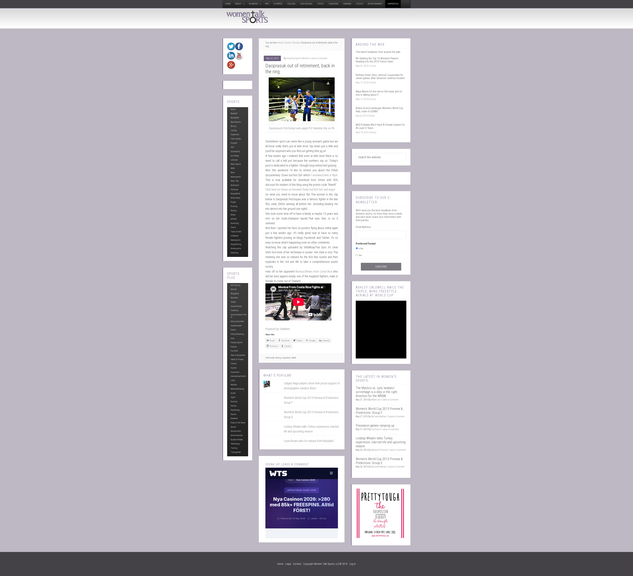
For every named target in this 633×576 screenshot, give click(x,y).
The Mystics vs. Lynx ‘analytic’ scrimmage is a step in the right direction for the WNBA (376, 392)
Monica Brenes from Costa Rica (314, 271)
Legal (288, 563)
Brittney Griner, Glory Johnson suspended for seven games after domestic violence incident (380, 76)
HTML (361, 248)
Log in (352, 563)
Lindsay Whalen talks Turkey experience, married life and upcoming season (381, 442)
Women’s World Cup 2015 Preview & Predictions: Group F (379, 411)
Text (360, 255)
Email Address (363, 227)
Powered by (277, 329)
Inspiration (286, 358)
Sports (288, 42)
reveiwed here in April (324, 175)
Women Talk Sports (247, 16)
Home (280, 42)
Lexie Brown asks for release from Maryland (308, 441)
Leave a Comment (319, 58)
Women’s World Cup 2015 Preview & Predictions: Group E (379, 461)
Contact (297, 563)
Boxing (296, 42)
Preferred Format (366, 243)
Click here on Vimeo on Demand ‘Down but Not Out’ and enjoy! (300, 189)
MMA (294, 358)
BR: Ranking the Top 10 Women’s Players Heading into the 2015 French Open (377, 60)
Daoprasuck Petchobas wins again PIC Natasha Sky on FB (301, 128)
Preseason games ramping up (375, 425)
